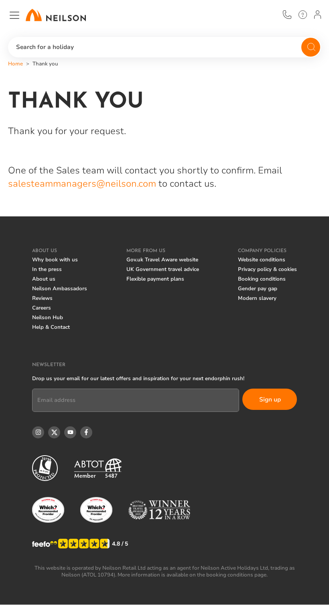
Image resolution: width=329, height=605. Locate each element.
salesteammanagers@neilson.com (83, 183)
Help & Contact (51, 327)
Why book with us (55, 259)
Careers (41, 308)
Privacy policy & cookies (267, 269)
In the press (47, 269)
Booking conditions (262, 279)
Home (15, 63)
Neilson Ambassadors (59, 288)
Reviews (42, 298)
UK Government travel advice (162, 269)
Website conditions (261, 259)
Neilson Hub (47, 317)
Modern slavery (257, 298)
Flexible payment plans (155, 279)
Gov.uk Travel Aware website (162, 259)
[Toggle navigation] (14, 15)
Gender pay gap (257, 288)
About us (43, 279)
